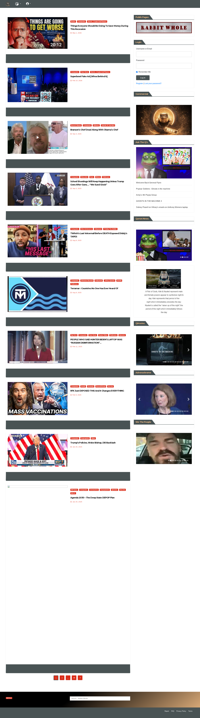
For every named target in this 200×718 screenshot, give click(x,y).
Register (139, 83)
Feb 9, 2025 (77, 395)
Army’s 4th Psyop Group (146, 195)
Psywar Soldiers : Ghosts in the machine (153, 189)
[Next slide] (188, 245)
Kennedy (91, 386)
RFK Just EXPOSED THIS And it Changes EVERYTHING (97, 391)
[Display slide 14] (186, 361)
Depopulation (104, 490)
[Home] (7, 4)
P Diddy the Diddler (110, 229)
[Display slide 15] (187, 361)
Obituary (96, 125)
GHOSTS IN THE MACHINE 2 (149, 201)
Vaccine (110, 386)
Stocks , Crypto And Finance (97, 21)
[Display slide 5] (187, 257)
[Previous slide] (139, 245)
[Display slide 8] (175, 361)
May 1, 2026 (77, 33)
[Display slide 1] (180, 257)
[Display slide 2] (182, 257)
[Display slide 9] (177, 361)
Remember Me (145, 72)
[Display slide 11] (180, 361)
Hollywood (98, 229)
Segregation (85, 438)
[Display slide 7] (173, 361)
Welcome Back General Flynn (148, 183)
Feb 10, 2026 (77, 80)
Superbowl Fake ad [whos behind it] (88, 76)
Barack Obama (76, 125)
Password (140, 60)
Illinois (98, 177)
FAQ (172, 711)
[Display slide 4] (186, 257)
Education (84, 177)
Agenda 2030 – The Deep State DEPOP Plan (92, 497)
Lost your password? (152, 83)
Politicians (106, 177)
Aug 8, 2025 (77, 240)
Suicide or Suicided (108, 125)
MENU (9, 698)
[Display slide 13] (184, 361)
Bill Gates (74, 490)
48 (74, 678)
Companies (81, 21)
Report (167, 711)
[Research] (17, 4)
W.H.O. (73, 493)
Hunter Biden (103, 335)
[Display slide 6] (172, 361)
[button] (182, 4)
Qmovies (122, 335)
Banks (73, 21)
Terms (190, 711)
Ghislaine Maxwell (87, 280)
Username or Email (144, 49)
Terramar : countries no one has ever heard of (94, 288)
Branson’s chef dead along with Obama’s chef (94, 129)
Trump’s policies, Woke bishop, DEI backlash (93, 442)
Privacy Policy (181, 711)
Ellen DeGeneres (86, 229)
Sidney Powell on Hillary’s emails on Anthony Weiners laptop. (162, 207)
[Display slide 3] (184, 257)
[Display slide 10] (179, 361)
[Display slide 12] (182, 361)
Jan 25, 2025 (77, 447)
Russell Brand (100, 386)
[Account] (28, 3)
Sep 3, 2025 (77, 134)
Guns (92, 177)
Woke (93, 438)
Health (83, 386)
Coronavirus (94, 490)
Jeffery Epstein (110, 280)
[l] (37, 3)
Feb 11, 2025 (77, 346)
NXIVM (119, 280)
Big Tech (74, 335)
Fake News (84, 72)
